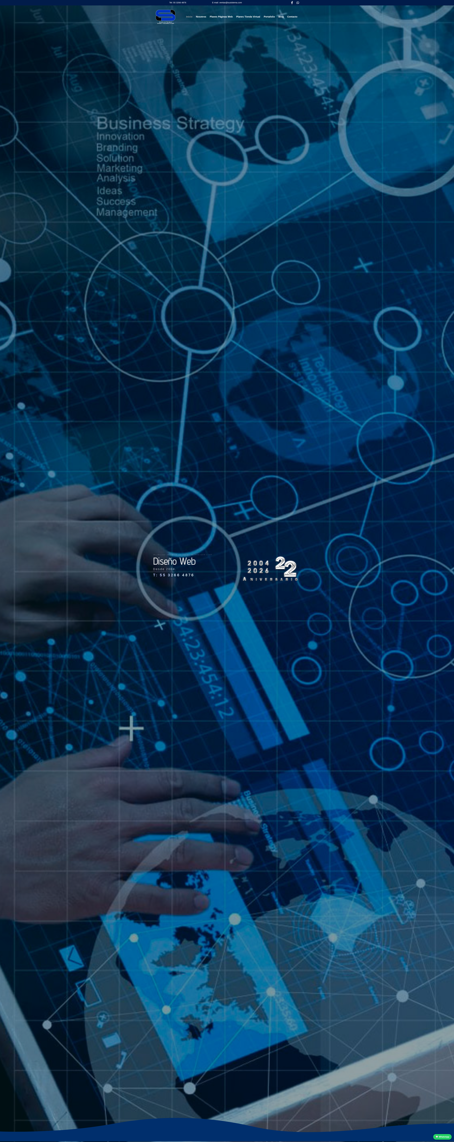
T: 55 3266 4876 (173, 575)
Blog (281, 16)
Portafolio (269, 16)
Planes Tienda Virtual (248, 16)
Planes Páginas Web (221, 16)
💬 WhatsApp (442, 1137)
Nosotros (201, 16)
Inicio (189, 16)
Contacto (292, 16)
